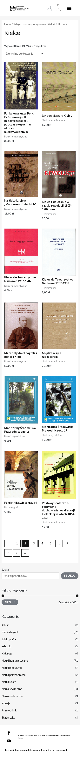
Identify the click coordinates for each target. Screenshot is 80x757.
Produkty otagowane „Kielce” (38, 24)
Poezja (6, 703)
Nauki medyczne (12, 667)
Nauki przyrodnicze (14, 674)
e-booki (6, 646)
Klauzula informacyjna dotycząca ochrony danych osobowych (36, 750)
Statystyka (8, 717)
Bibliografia (9, 639)
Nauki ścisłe (9, 681)
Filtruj (10, 602)
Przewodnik (9, 710)
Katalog (7, 653)
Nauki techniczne (12, 696)
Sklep (16, 24)
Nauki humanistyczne (15, 660)
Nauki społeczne (12, 689)
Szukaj (6, 569)
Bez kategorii (10, 632)
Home (7, 24)
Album (5, 625)
